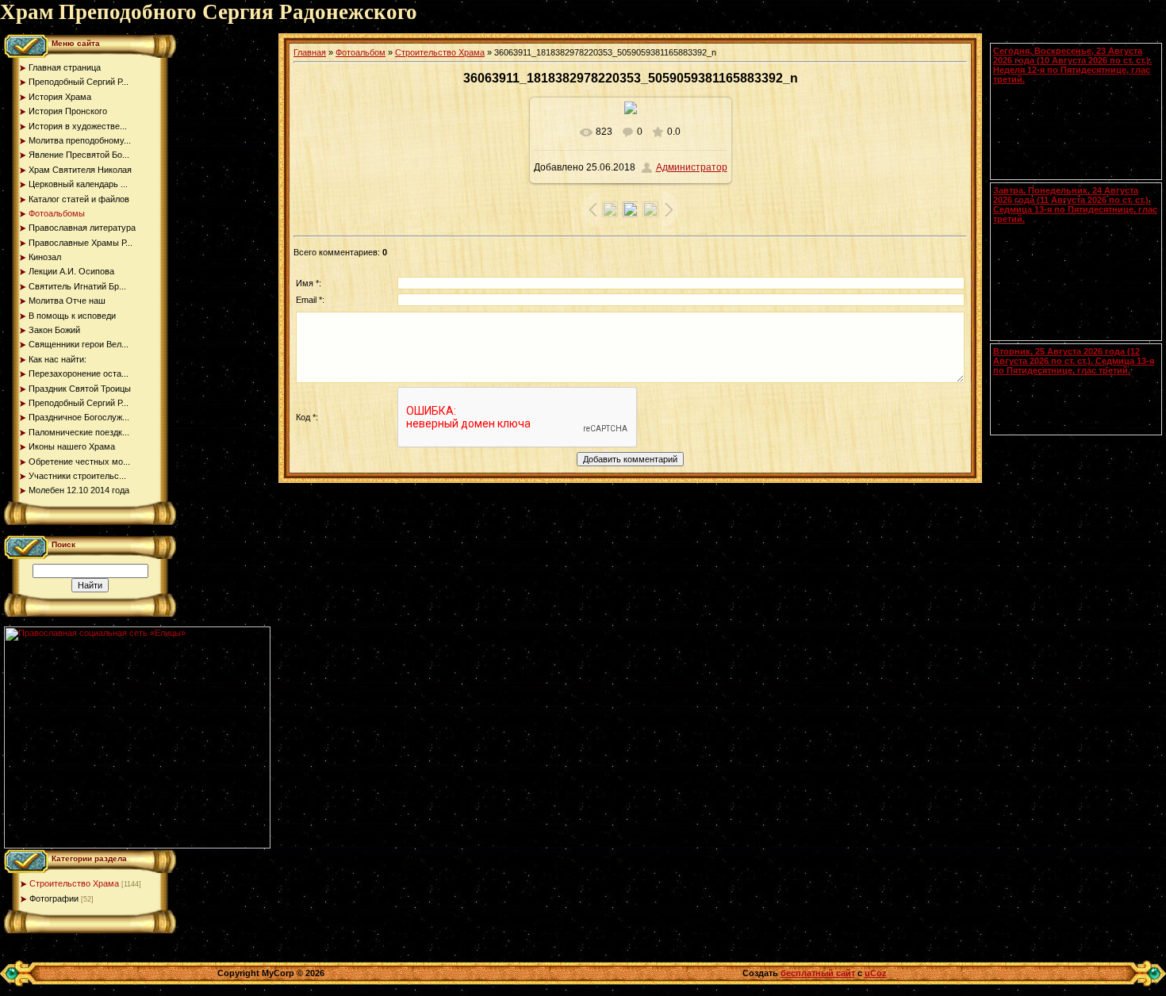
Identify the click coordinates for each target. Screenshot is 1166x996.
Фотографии (54, 898)
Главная (309, 52)
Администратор (691, 167)
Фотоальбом (360, 52)
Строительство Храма (74, 883)
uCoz (876, 973)
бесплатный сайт (818, 973)
